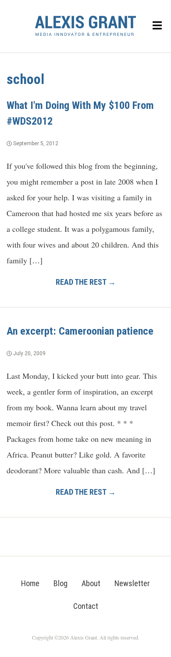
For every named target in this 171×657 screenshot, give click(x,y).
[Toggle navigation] (157, 26)
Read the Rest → (86, 282)
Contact (85, 606)
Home (30, 583)
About (91, 583)
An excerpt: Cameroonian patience (80, 331)
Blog (60, 583)
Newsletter (132, 583)
